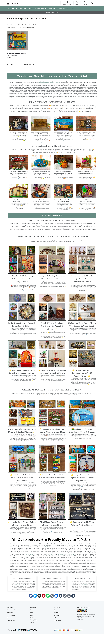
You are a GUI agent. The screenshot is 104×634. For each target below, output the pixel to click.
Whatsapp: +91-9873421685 (52, 12)
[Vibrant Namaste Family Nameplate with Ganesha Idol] (17, 40)
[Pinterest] (43, 596)
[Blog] (65, 596)
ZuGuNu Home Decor (51, 554)
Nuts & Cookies (11, 615)
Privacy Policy (33, 620)
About (31, 612)
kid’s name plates (20, 584)
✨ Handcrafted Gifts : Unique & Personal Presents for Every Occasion (22, 279)
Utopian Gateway (29, 554)
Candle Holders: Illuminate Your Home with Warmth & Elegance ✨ (52, 326)
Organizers (9, 617)
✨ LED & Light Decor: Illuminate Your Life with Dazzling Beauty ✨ (82, 373)
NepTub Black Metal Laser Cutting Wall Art (67, 554)
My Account (84, 4)
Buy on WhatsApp (18, 58)
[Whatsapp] (48, 596)
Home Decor (84, 584)
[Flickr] (56, 596)
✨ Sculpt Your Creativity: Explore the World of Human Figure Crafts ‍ (82, 478)
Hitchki (11, 546)
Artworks (77, 4)
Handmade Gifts (11, 620)
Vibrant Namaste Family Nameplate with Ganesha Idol (16, 54)
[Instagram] (39, 596)
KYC (55, 617)
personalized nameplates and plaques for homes (49, 82)
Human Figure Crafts (12, 610)
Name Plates (10, 612)
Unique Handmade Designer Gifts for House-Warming (52, 146)
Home (8, 24)
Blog (31, 615)
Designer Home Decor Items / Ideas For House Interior (52, 236)
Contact (32, 622)
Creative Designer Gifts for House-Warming (52, 389)
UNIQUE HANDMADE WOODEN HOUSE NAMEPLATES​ (52, 102)
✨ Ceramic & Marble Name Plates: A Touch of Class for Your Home (82, 525)
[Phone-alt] (52, 596)
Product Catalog (57, 620)
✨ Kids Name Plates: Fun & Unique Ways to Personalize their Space (22, 478)
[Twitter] (35, 596)
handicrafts (47, 546)
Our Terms (32, 617)
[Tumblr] (60, 596)
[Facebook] (31, 596)
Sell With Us (57, 615)
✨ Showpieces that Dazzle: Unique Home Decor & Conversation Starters (82, 279)
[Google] (69, 596)
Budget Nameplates (67, 4)
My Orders (56, 612)
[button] (93, 3)
